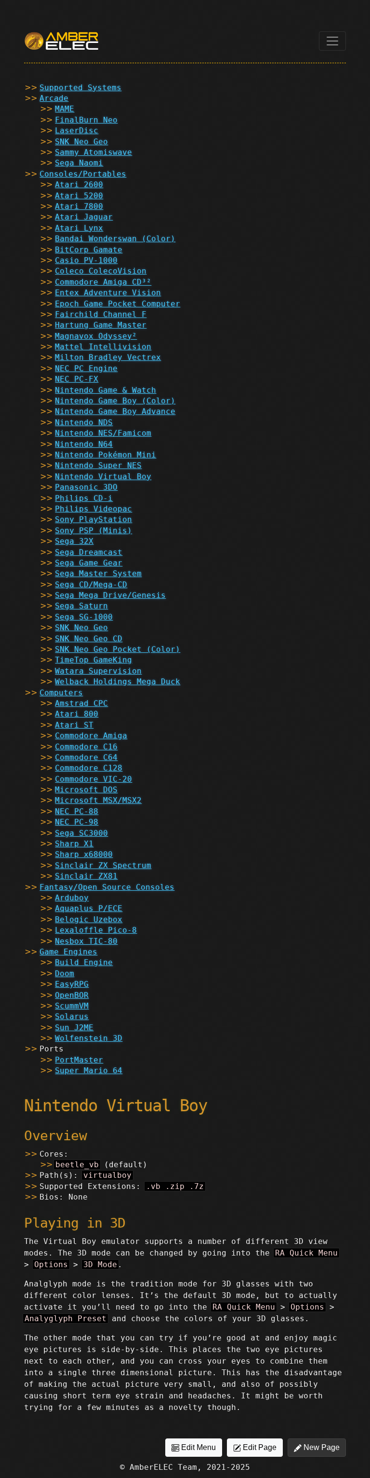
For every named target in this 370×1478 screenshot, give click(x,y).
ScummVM (72, 1005)
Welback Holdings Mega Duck (117, 681)
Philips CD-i (84, 498)
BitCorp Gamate (88, 249)
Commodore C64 (86, 757)
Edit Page (259, 1447)
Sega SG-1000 (84, 617)
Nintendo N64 (84, 444)
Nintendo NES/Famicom (103, 433)
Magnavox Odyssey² (96, 336)
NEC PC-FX (76, 379)
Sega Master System (98, 573)
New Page (321, 1447)
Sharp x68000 (84, 854)
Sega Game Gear (88, 562)
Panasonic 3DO (86, 487)
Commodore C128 (88, 768)
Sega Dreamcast (88, 552)
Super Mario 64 (88, 1070)
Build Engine (84, 962)
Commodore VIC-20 (93, 779)
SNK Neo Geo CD (88, 638)
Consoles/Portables (83, 174)
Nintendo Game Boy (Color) (115, 400)
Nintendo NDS (84, 422)
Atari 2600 (79, 184)
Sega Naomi (79, 162)
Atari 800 (76, 713)
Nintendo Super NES (98, 465)
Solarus (72, 1016)
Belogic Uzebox (88, 919)
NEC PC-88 (76, 811)
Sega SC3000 (81, 833)
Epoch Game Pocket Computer (117, 303)
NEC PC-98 (76, 822)
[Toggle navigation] (332, 41)
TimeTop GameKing (93, 659)
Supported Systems (80, 87)
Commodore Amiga (91, 735)
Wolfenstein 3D (88, 1038)
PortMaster (79, 1059)
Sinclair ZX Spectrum (103, 865)
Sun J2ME (74, 1027)
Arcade (54, 98)
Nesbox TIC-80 (86, 941)
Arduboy (72, 897)
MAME (64, 108)
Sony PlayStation (93, 519)
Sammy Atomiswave (93, 152)
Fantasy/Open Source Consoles (107, 887)
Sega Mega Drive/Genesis (110, 595)
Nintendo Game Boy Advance (115, 411)
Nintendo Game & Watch (105, 390)
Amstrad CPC (81, 703)
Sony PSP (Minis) (93, 530)
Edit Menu (197, 1447)
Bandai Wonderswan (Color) (115, 238)
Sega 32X (74, 541)
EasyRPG (72, 984)
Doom (64, 973)
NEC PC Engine (86, 368)
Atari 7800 (79, 206)
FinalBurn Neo (86, 119)
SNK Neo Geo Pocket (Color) (117, 649)
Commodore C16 (86, 746)
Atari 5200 (79, 195)
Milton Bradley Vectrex (108, 357)
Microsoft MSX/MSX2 (98, 800)
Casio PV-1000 (86, 260)
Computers (61, 692)
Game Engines (68, 951)
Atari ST (74, 725)
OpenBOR (72, 995)
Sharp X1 (74, 843)
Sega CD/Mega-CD (91, 584)
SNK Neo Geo (81, 141)
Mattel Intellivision (103, 346)
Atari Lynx (79, 228)
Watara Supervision (98, 671)
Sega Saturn (81, 605)
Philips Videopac (93, 508)
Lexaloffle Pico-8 (96, 930)
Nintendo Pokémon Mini (105, 454)
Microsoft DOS (86, 789)
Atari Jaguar (84, 216)
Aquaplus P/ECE (88, 908)
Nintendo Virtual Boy (103, 476)
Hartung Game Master (100, 325)
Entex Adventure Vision (108, 292)
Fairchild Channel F (100, 314)
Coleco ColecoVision (100, 271)
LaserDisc (76, 130)
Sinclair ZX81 (86, 876)
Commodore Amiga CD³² (103, 282)
